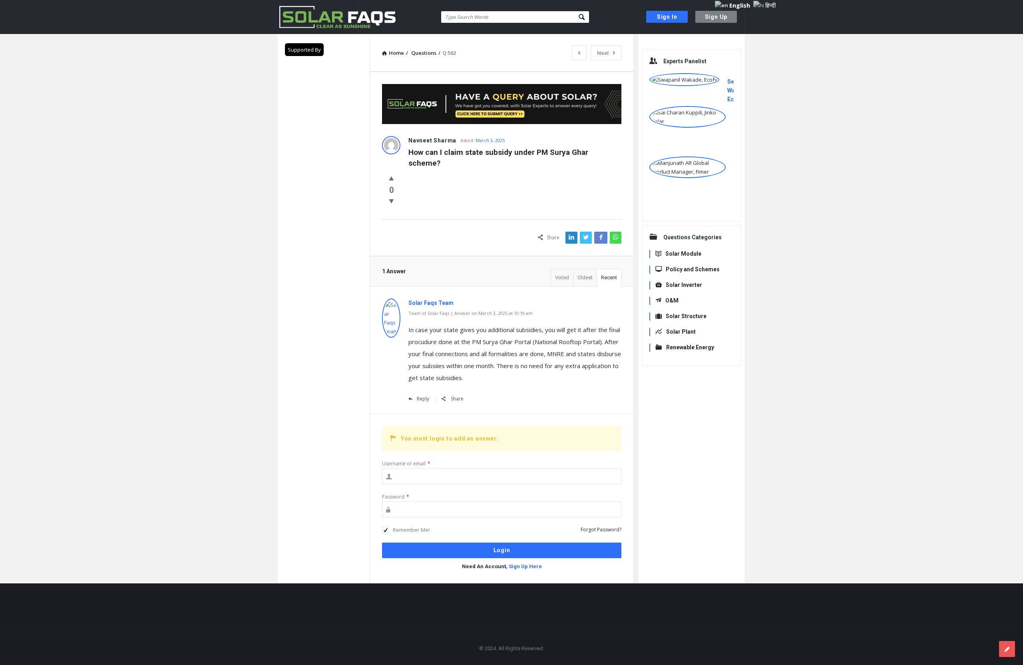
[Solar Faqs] (318, 17)
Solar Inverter (684, 285)
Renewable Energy (690, 347)
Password (395, 496)
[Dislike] (391, 201)
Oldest (585, 277)
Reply (423, 398)
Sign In (667, 17)
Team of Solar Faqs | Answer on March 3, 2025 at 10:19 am (470, 313)
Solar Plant (681, 331)
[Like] (391, 178)
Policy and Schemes (693, 269)
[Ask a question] (1007, 649)
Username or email (406, 463)
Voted (562, 277)
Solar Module (683, 253)
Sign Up (716, 17)
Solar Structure (686, 316)
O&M (672, 300)
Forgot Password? (601, 529)
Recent (609, 277)
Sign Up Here (525, 566)
